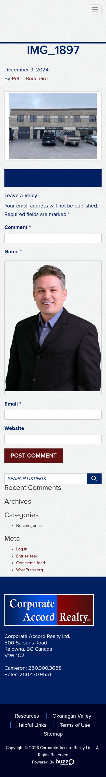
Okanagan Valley (71, 716)
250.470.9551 (35, 674)
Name (13, 251)
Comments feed (30, 562)
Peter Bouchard (30, 78)
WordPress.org (29, 569)
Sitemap (53, 733)
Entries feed (27, 556)
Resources (27, 716)
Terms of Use (75, 725)
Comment (17, 227)
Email (12, 404)
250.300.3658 (45, 668)
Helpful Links (31, 725)
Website (14, 428)
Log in (21, 549)
